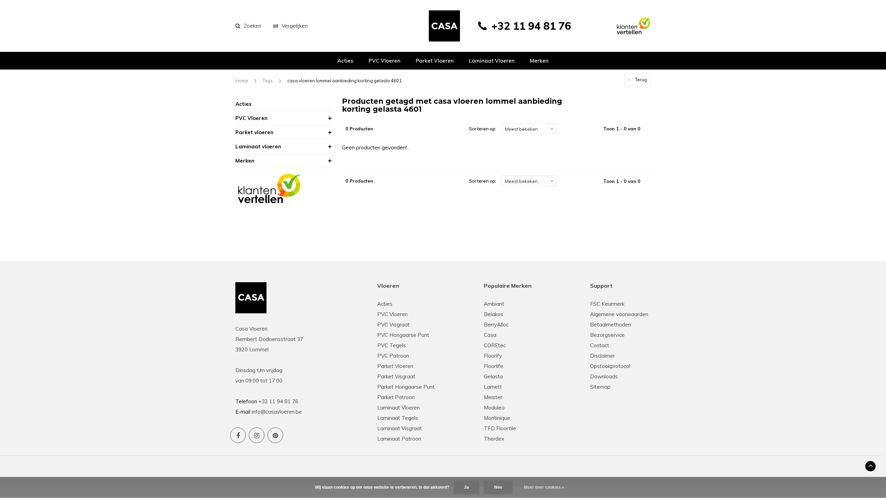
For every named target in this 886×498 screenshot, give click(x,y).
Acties (345, 60)
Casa (490, 335)
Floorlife (493, 366)
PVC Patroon (393, 355)
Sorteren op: (482, 128)
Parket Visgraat (396, 376)
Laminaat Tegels (397, 418)
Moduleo (494, 407)
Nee (498, 487)
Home (241, 80)
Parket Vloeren (395, 366)
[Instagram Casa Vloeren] (256, 435)
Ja (466, 487)
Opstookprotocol (610, 366)
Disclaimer (602, 355)
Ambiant (494, 304)
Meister (493, 397)
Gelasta (493, 376)
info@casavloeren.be (277, 411)
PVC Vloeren (384, 60)
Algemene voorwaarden (619, 314)
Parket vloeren (435, 60)
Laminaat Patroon (399, 438)
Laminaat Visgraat (399, 428)
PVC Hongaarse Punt (403, 335)
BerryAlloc (496, 324)
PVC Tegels (391, 345)
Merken (539, 60)
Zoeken (252, 25)
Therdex (494, 438)
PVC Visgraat (393, 324)
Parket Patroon (396, 397)
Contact (599, 345)
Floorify (493, 355)
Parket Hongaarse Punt (406, 387)
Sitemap (600, 387)
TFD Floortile (500, 428)
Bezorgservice (607, 335)
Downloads (604, 376)
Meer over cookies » (544, 487)
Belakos (493, 314)
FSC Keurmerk (607, 304)
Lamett (493, 387)
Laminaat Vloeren (398, 407)
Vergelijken (295, 25)
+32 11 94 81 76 (531, 26)
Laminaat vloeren (492, 60)
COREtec (495, 345)
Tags (268, 80)
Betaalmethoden (610, 324)
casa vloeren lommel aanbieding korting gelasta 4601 (344, 80)
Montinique (497, 418)
